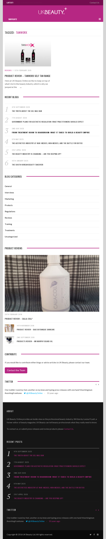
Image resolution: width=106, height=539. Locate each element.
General (8, 186)
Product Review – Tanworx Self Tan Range (27, 76)
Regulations (10, 211)
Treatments (10, 230)
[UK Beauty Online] (53, 11)
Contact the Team (16, 370)
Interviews (9, 192)
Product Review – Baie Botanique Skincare (36, 329)
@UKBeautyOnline (34, 393)
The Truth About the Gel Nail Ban (27, 111)
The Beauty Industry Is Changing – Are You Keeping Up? (36, 153)
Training (8, 224)
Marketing (9, 199)
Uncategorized (11, 236)
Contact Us (94, 2)
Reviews (8, 70)
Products (9, 205)
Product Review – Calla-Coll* (19, 318)
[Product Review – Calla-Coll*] (52, 283)
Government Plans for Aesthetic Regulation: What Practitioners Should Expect (32, 3)
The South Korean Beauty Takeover (27, 164)
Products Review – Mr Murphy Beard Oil (35, 341)
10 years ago (52, 393)
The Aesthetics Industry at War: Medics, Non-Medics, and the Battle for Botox (47, 143)
